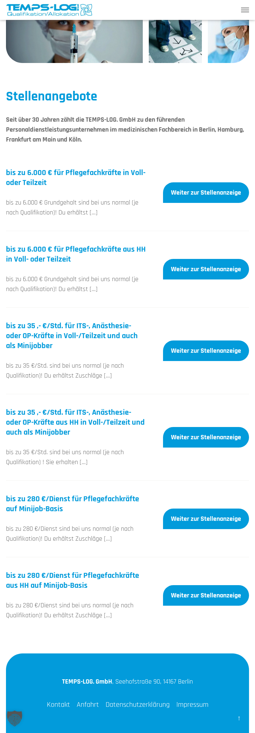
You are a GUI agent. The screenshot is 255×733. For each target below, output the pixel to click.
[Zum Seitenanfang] (239, 717)
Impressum (192, 704)
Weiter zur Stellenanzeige (206, 192)
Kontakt (58, 704)
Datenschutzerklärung (138, 704)
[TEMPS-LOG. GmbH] (49, 11)
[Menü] (245, 10)
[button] (14, 718)
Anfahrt (88, 704)
